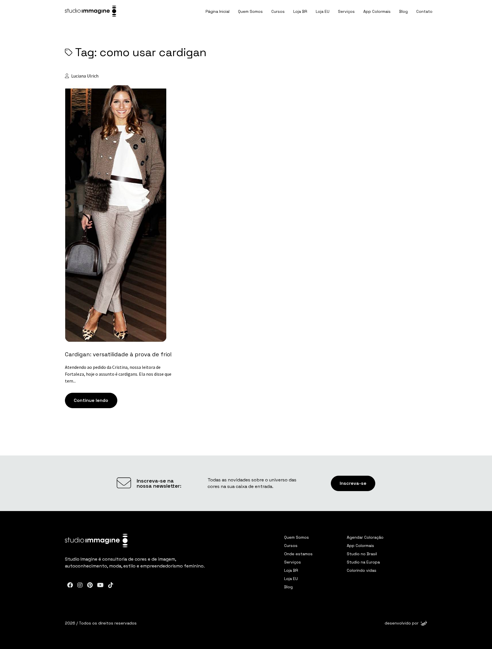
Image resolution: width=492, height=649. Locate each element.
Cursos (278, 11)
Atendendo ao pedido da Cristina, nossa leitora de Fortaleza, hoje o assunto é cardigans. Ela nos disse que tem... (118, 374)
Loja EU (322, 11)
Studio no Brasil (362, 553)
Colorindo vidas (361, 570)
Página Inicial (217, 11)
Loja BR (300, 11)
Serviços (346, 11)
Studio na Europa (363, 562)
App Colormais (377, 11)
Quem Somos (250, 11)
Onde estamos (298, 553)
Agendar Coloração (365, 537)
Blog (403, 11)
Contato (424, 11)
